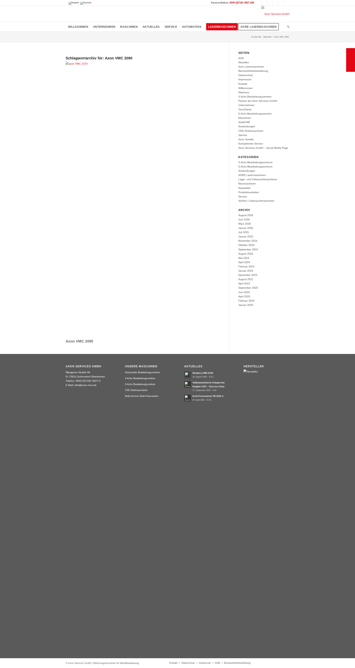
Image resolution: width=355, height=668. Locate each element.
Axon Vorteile (246, 139)
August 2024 (245, 253)
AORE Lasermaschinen (252, 175)
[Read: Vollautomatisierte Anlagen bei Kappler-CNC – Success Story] (187, 384)
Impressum (244, 79)
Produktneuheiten (248, 192)
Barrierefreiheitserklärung (253, 70)
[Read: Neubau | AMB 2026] (187, 375)
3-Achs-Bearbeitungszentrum (255, 162)
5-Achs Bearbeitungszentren (255, 113)
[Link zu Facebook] (258, 3)
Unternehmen (246, 105)
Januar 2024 (245, 270)
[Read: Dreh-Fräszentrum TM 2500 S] (187, 398)
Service (242, 135)
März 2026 (244, 223)
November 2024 (247, 240)
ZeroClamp (244, 109)
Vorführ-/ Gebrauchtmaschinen (256, 200)
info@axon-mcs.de (86, 385)
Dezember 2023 (247, 274)
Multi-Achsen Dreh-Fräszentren (141, 396)
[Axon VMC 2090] (93, 63)
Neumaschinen (247, 183)
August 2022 (245, 279)
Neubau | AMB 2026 (202, 373)
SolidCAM (244, 122)
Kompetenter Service (250, 143)
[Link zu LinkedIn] (275, 3)
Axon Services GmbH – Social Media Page (263, 147)
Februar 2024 (246, 266)
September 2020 (248, 287)
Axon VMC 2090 (79, 341)
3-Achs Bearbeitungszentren (255, 96)
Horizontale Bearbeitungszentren (142, 372)
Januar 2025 (245, 236)
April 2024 (244, 262)
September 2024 (248, 249)
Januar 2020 (245, 304)
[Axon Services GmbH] (275, 14)
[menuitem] (78, 26)
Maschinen (244, 117)
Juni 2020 (244, 292)
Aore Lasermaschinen (251, 66)
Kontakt (242, 83)
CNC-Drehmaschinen (250, 130)
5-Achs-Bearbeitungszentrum (255, 166)
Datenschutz (245, 75)
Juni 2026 (244, 219)
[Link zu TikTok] (281, 3)
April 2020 (244, 296)
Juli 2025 (243, 232)
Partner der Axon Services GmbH (257, 100)
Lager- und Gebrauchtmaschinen (257, 179)
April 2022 (244, 283)
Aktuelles (243, 62)
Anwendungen (246, 126)
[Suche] (287, 26)
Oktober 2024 (246, 245)
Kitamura (243, 92)
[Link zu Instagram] (270, 3)
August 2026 (245, 215)
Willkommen (245, 88)
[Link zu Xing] (286, 3)
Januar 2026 (245, 227)
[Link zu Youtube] (264, 3)
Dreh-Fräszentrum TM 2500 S (207, 396)
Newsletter (244, 188)
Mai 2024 (243, 257)
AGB (241, 58)
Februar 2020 (246, 300)
